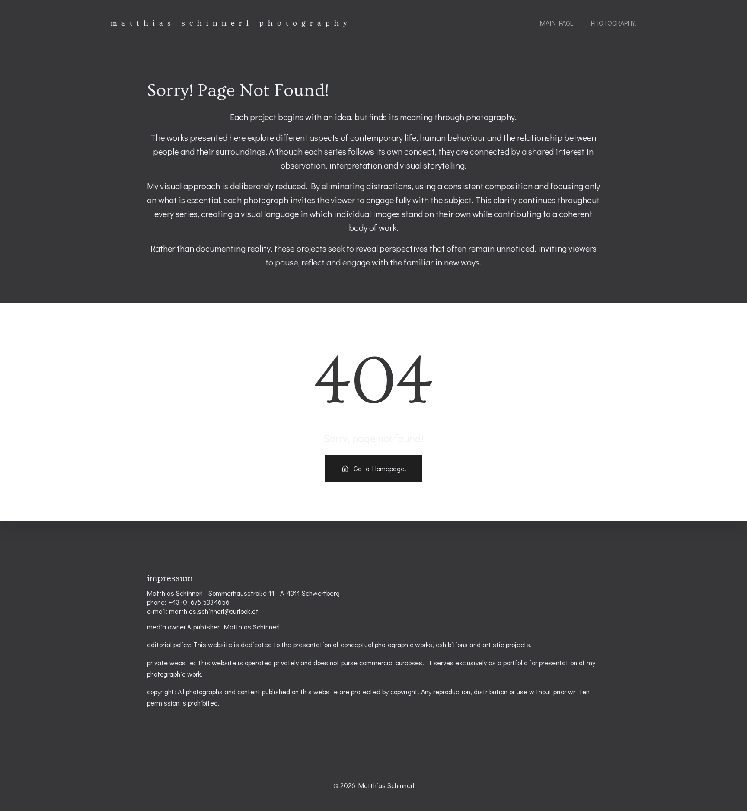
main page (557, 22)
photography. (613, 22)
